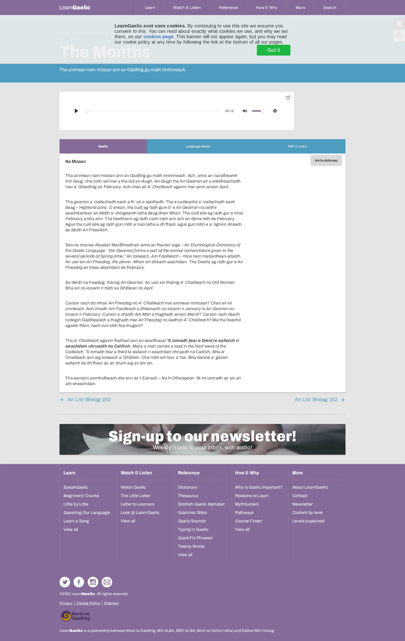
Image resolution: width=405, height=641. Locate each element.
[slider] (152, 111)
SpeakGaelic (76, 487)
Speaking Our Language (87, 512)
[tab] (103, 146)
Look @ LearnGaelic (140, 512)
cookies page (158, 36)
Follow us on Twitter (65, 582)
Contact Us (107, 582)
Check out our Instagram (93, 582)
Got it (273, 50)
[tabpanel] (202, 273)
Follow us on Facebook (79, 582)
